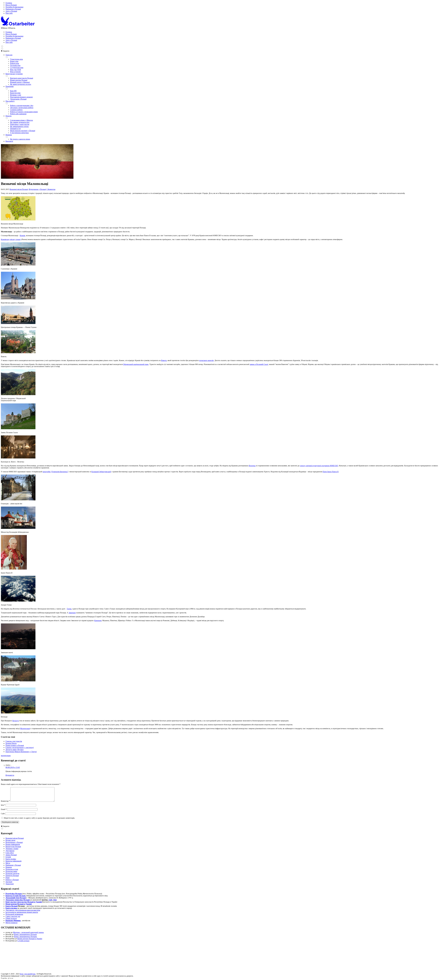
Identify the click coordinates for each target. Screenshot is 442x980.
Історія (8, 857)
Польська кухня (12, 869)
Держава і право (12, 849)
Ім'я (3, 805)
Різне (8, 878)
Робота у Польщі (12, 880)
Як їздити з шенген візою (20, 139)
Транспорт (10, 884)
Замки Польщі (11, 855)
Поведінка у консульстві (19, 124)
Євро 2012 (10, 853)
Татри (69, 609)
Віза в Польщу (11, 5)
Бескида (15, 721)
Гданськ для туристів (14, 741)
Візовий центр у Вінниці (20, 82)
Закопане (72, 613)
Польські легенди (12, 873)
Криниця (97, 620)
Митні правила (11, 923)
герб (50, 900)
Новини (9, 135)
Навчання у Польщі (13, 865)
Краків (22, 235)
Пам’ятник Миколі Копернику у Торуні (21, 752)
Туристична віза (16, 59)
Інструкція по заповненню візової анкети (22, 912)
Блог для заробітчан (27, 974)
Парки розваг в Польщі (15, 745)
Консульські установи (14, 74)
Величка (252, 466)
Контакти (9, 141)
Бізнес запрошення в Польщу (25, 934)
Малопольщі (25, 728)
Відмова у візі (15, 95)
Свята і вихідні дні (13, 916)
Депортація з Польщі (18, 99)
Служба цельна (23, 941)
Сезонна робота (16, 110)
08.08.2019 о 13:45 (13, 767)
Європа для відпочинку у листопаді (20, 747)
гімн (55, 900)
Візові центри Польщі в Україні (29, 939)
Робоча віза (14, 63)
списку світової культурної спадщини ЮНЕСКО (319, 466)
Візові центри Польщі (18, 80)
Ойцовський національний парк (135, 364)
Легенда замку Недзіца (14, 750)
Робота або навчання (18, 114)
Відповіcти (10, 775)
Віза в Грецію (15, 72)
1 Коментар (50, 189)
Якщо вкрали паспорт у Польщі (22, 131)
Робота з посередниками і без (21, 105)
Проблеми (10, 86)
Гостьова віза (15, 65)
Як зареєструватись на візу (20, 84)
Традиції (9, 882)
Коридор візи (15, 93)
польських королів (206, 360)
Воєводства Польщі (13, 846)
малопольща (6, 756)
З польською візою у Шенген (21, 120)
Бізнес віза (14, 61)
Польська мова (11, 871)
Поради (9, 116)
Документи (10, 851)
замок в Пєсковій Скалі (259, 364)
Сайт (3, 814)
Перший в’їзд (15, 129)
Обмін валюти (11, 918)
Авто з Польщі (11, 11)
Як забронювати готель (19, 126)
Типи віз (9, 55)
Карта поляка (11, 859)
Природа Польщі (12, 875)
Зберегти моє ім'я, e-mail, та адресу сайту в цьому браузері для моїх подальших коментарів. (39, 818)
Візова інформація (13, 844)
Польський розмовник (14, 914)
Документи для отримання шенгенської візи (23, 910)
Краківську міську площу (11, 239)
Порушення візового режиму (21, 97)
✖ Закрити (5, 51)
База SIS (13, 91)
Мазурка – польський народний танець (28, 932)
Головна (9, 3)
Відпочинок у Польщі (37, 189)
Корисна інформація (13, 861)
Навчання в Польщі (13, 9)
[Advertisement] (221, 958)
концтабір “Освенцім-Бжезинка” (55, 472)
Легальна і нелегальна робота (21, 108)
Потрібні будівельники (14, 7)
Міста (8, 863)
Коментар (5, 801)
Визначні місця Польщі (19, 189)
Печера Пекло (11, 743)
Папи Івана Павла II (330, 472)
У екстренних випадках (19, 133)
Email (4, 809)
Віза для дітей (15, 70)
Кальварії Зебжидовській (101, 472)
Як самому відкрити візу (19, 122)
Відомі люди (10, 840)
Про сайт (9, 13)
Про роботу (10, 101)
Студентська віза (16, 68)
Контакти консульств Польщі (21, 78)
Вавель (164, 360)
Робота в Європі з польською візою (24, 112)
